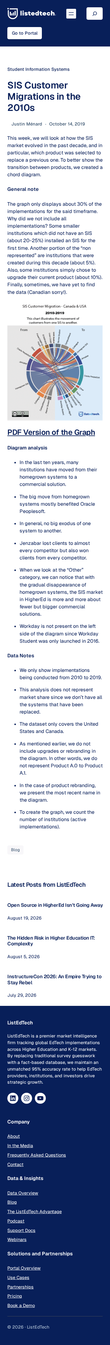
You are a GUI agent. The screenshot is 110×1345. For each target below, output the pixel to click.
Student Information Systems (38, 69)
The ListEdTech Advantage (34, 1211)
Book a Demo (21, 1305)
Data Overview (22, 1193)
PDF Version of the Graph (51, 432)
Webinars (17, 1239)
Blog (15, 849)
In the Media (20, 1145)
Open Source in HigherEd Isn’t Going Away (55, 905)
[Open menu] (71, 14)
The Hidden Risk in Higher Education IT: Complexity (51, 941)
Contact (15, 1164)
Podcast (15, 1221)
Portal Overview (24, 1268)
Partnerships (20, 1287)
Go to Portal (25, 33)
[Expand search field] (94, 13)
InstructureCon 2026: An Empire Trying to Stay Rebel (54, 980)
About (13, 1136)
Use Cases (18, 1277)
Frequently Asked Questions (36, 1155)
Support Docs (21, 1230)
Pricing (14, 1296)
